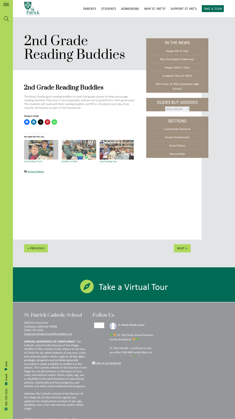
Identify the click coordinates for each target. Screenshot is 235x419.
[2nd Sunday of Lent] (41, 150)
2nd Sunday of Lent (33, 161)
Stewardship (177, 154)
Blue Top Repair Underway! (177, 59)
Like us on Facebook (108, 363)
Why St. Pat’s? (154, 8)
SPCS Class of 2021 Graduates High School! (177, 86)
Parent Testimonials (177, 137)
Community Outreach (177, 129)
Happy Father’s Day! (177, 67)
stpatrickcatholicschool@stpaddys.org (48, 334)
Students (108, 8)
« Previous (36, 248)
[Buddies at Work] (79, 150)
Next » (182, 248)
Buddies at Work (69, 161)
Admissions (130, 8)
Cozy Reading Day (108, 161)
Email (6, 377)
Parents (89, 8)
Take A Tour (213, 8)
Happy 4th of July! (177, 51)
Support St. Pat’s (184, 8)
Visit (6, 364)
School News (36, 171)
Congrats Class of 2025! (177, 76)
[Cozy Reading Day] (117, 150)
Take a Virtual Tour (133, 286)
